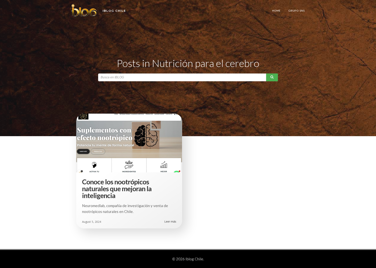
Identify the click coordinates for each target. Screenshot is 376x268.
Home (276, 10)
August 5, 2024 (91, 222)
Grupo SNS (296, 10)
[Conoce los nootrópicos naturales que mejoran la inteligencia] (129, 142)
